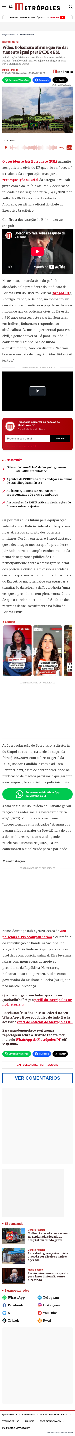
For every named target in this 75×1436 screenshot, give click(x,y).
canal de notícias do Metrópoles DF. (45, 1022)
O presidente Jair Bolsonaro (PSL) (29, 161)
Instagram (51, 1305)
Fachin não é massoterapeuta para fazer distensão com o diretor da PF (48, 1277)
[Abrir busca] (70, 6)
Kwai (47, 1320)
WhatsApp (16, 1297)
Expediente (28, 1414)
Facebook (15, 1305)
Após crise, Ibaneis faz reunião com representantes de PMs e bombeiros (32, 492)
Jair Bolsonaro (27, 1065)
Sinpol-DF (61, 293)
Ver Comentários (37, 1078)
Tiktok (13, 1320)
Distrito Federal (27, 35)
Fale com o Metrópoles (16, 1428)
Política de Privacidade (54, 1414)
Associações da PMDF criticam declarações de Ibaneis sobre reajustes (39, 504)
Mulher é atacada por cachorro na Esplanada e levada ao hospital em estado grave (49, 1237)
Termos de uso (10, 1421)
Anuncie (29, 1421)
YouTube (50, 1313)
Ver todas (18, 446)
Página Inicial (8, 35)
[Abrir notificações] (10, 6)
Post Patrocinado (50, 1421)
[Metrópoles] (37, 6)
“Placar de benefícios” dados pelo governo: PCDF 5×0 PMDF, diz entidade (37, 469)
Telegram (51, 1297)
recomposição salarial (20, 180)
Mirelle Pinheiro (10, 70)
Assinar (60, 438)
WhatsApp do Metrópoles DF (38, 1040)
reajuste (52, 1065)
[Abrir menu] (4, 6)
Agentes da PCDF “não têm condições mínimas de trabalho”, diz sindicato (39, 481)
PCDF (42, 1065)
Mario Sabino (35, 1269)
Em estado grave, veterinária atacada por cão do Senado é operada (48, 1257)
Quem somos (9, 1414)
